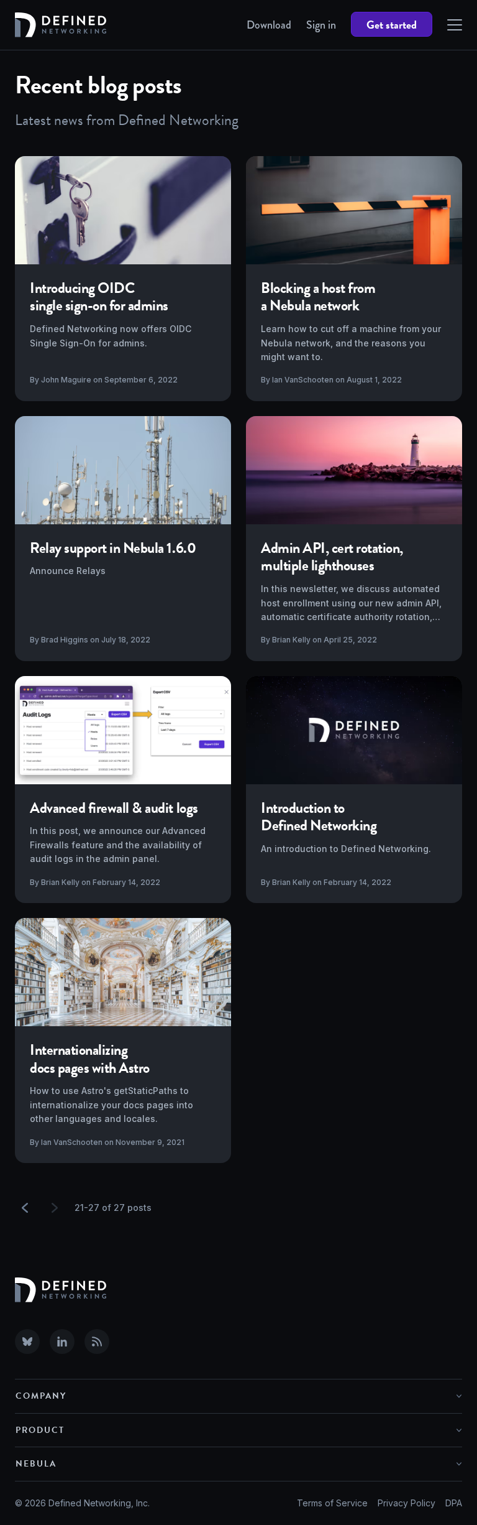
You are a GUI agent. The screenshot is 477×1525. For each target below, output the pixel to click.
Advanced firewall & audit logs (114, 808)
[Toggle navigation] (454, 24)
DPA (453, 1503)
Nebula (36, 1463)
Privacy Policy (406, 1503)
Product (40, 1430)
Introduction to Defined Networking (318, 817)
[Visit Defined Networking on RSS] (96, 1341)
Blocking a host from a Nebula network (318, 297)
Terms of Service (332, 1503)
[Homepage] (61, 24)
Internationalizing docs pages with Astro (90, 1059)
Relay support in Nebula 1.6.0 (113, 548)
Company (41, 1395)
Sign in (321, 25)
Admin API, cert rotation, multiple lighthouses (332, 557)
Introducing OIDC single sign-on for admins (99, 297)
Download (269, 25)
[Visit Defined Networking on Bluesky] (27, 1341)
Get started (391, 24)
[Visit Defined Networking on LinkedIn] (62, 1341)
